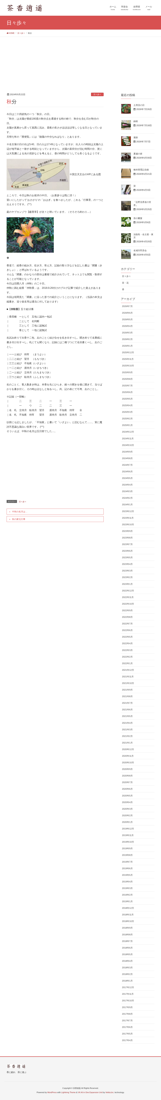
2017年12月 (128, 987)
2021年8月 (127, 696)
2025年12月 (128, 352)
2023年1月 (127, 584)
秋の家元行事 (18, 519)
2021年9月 (127, 690)
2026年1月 (127, 346)
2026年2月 (127, 339)
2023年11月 (128, 518)
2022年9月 (127, 610)
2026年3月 (127, 332)
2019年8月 (127, 855)
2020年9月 (127, 769)
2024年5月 (127, 478)
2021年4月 (127, 723)
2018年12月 (128, 908)
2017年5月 (127, 1033)
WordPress (52, 1092)
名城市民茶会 (140, 250)
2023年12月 (128, 511)
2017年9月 (127, 1007)
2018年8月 (127, 934)
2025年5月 (127, 399)
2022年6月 (127, 630)
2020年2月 (127, 815)
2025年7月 (127, 385)
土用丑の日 (138, 105)
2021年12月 (128, 670)
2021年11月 (128, 676)
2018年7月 (127, 941)
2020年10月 (128, 762)
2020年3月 (127, 809)
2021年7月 (127, 703)
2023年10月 (128, 524)
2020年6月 (127, 789)
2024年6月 (127, 471)
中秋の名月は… (20, 511)
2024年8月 (127, 458)
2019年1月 (127, 901)
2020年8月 (127, 775)
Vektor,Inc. (109, 1092)
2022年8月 (127, 617)
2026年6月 (127, 313)
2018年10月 (128, 921)
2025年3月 (127, 412)
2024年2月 (127, 498)
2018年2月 (127, 974)
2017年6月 (127, 1027)
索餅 (135, 137)
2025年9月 (127, 372)
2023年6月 (127, 551)
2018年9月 (127, 928)
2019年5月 (127, 875)
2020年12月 (128, 749)
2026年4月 (127, 326)
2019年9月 (127, 848)
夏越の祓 (137, 153)
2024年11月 (128, 438)
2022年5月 (127, 637)
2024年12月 (128, 432)
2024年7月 (127, 465)
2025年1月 (127, 425)
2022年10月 (128, 604)
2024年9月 (127, 451)
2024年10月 (128, 445)
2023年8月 (127, 537)
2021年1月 (127, 742)
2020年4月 (127, 802)
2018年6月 (127, 947)
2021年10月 (128, 683)
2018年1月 (127, 980)
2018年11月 (128, 914)
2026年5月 (127, 319)
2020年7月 (127, 782)
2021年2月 (127, 736)
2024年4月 (127, 484)
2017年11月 (128, 994)
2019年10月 (128, 842)
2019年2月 (127, 895)
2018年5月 (127, 954)
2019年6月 (127, 868)
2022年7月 (127, 623)
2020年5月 (127, 795)
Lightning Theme (68, 1092)
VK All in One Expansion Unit (90, 1092)
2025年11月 (128, 359)
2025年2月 (127, 418)
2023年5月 (127, 557)
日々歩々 (97, 94)
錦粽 (135, 121)
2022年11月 (128, 597)
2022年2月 (127, 657)
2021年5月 (127, 716)
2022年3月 (127, 650)
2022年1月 (127, 663)
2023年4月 (127, 564)
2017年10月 (128, 1000)
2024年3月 (127, 491)
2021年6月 (127, 709)
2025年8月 (127, 379)
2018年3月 (127, 967)
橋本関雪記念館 (141, 169)
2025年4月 (127, 405)
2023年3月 (127, 570)
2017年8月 (127, 1014)
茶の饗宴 (137, 218)
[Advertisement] (80, 60)
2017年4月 (127, 1040)
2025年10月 (128, 365)
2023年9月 (127, 531)
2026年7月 (127, 306)
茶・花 (125, 283)
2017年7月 (127, 1020)
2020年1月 (127, 822)
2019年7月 (127, 862)
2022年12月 (128, 590)
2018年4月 (127, 961)
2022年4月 (127, 643)
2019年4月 (127, 881)
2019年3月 (127, 888)
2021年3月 (127, 729)
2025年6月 (127, 392)
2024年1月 (127, 504)
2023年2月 (127, 577)
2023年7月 (127, 544)
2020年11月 (128, 756)
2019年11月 (128, 835)
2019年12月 (128, 828)
